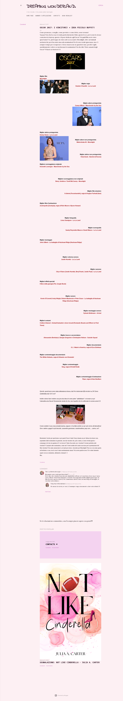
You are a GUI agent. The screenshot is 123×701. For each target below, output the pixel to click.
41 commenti (55, 547)
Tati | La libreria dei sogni (53, 472)
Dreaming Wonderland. (51, 6)
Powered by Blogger (63, 695)
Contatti (56, 16)
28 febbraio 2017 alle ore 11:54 (73, 483)
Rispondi (48, 491)
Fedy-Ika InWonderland (58, 484)
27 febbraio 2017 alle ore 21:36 (69, 471)
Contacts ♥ (51, 544)
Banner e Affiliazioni (43, 16)
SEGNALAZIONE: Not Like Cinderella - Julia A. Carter (69, 662)
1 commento (49, 665)
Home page (29, 16)
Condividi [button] (23, 24)
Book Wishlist (67, 16)
